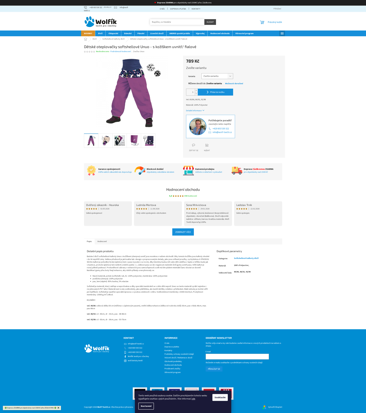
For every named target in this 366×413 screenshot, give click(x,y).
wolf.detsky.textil (135, 360)
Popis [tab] (89, 241)
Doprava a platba (178, 9)
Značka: (138, 51)
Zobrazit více (183, 232)
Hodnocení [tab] (102, 241)
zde (193, 398)
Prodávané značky (172, 368)
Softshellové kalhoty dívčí (246, 258)
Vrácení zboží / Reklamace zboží (178, 357)
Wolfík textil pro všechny (138, 356)
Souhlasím (220, 397)
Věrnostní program (173, 372)
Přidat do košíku (217, 92)
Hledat (210, 22)
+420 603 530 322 (221, 128)
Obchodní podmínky (173, 361)
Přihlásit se (214, 369)
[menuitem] (88, 33)
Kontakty (196, 9)
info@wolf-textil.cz (222, 132)
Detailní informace (194, 110)
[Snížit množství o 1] (196, 93)
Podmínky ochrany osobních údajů (179, 354)
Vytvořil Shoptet (275, 407)
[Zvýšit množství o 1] (196, 90)
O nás (162, 9)
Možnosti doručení (234, 83)
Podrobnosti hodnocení (120, 51)
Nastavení (146, 406)
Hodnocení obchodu (183, 189)
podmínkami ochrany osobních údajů (246, 362)
